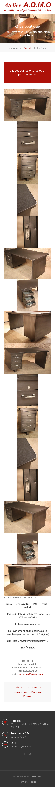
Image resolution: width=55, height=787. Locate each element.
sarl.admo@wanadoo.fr (30, 674)
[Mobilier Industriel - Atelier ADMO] (27, 6)
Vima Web (36, 777)
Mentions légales (27, 782)
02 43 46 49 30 (18, 737)
